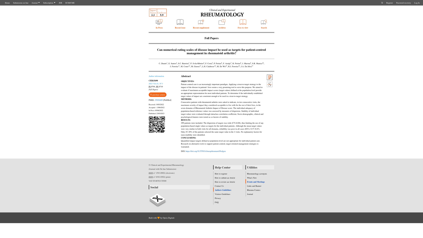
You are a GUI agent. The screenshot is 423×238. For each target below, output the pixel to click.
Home (7, 2)
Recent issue (180, 27)
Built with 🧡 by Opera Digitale (161, 217)
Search (264, 27)
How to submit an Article (225, 177)
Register (389, 2)
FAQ (217, 202)
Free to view (243, 27)
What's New (252, 177)
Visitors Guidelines (222, 194)
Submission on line (20, 2)
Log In (417, 2)
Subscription (48, 2)
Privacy (218, 198)
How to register (221, 173)
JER (60, 2)
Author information (156, 76)
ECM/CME (70, 2)
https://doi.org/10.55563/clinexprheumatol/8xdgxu (206, 151)
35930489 (159, 100)
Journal (35, 2)
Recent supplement (201, 27)
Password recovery (403, 2)
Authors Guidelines (223, 190)
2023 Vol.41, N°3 (156, 83)
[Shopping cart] (382, 3)
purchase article (158, 94)
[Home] (222, 13)
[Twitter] (157, 199)
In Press (159, 27)
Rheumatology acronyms (257, 173)
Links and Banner (254, 186)
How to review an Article (225, 181)
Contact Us (219, 186)
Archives (222, 27)
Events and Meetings (256, 181)
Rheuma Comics (253, 190)
